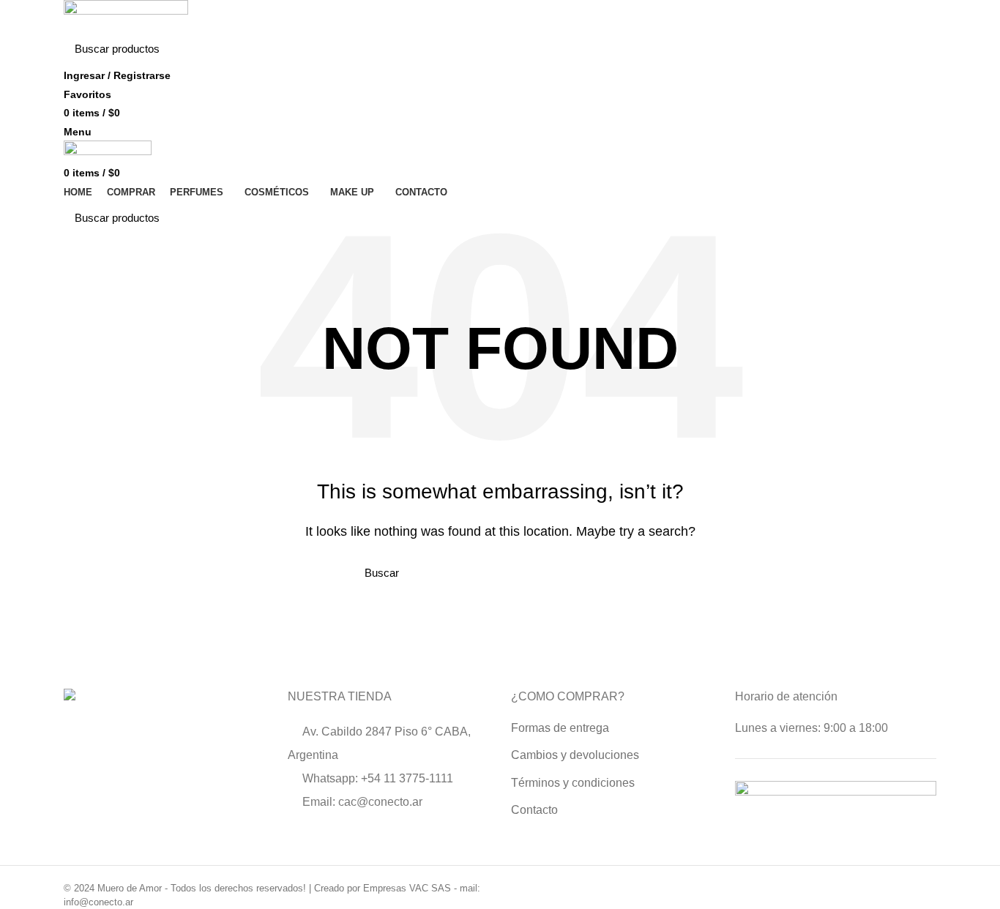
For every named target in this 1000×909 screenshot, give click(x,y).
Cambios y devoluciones (575, 755)
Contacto (534, 810)
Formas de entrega (560, 728)
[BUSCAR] (916, 49)
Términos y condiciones (573, 783)
